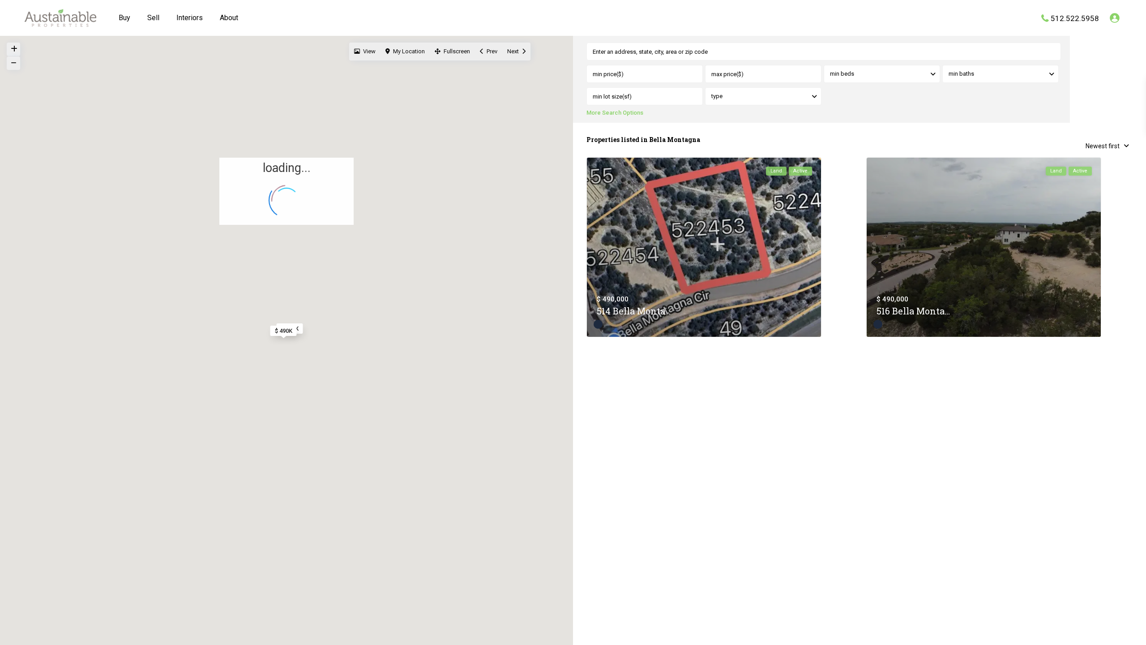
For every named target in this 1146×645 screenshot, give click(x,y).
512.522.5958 (1075, 17)
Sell (153, 17)
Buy (124, 17)
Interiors (189, 17)
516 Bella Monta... (913, 311)
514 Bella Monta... (634, 311)
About (229, 17)
